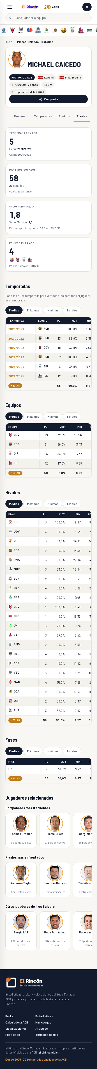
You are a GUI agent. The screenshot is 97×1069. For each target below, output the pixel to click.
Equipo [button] (42, 320)
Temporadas (43, 116)
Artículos (41, 1028)
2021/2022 (16, 338)
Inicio (8, 42)
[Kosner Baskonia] (12, 30)
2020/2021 (16, 329)
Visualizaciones (16, 1028)
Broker (10, 1016)
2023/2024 (16, 367)
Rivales (82, 116)
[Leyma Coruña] (55, 30)
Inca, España (73, 77)
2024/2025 (16, 376)
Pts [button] (90, 514)
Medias (14, 310)
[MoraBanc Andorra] (4, 30)
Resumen (20, 116)
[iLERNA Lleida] (81, 30)
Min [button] (89, 320)
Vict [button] (74, 320)
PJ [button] (59, 320)
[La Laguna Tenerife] (47, 30)
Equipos (64, 116)
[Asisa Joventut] (89, 30)
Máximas (33, 310)
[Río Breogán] (29, 30)
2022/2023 (16, 348)
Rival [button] (12, 514)
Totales (72, 310)
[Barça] (64, 30)
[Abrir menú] (9, 6)
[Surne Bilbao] (21, 30)
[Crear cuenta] (87, 7)
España (49, 77)
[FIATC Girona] (72, 30)
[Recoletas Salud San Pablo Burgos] (38, 30)
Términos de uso (46, 1034)
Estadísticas (44, 1016)
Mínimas (52, 310)
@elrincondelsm (49, 1052)
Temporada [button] (16, 320)
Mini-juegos (43, 1022)
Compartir (51, 99)
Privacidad (12, 1034)
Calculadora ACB (16, 1022)
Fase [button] (11, 761)
